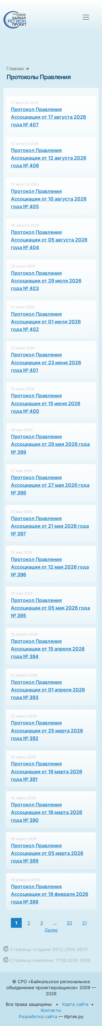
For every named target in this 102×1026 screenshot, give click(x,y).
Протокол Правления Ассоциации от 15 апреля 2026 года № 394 (48, 648)
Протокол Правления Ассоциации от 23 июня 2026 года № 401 (46, 362)
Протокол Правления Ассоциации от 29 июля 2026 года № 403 (46, 280)
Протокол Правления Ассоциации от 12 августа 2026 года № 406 (48, 157)
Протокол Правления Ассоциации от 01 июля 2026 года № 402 (46, 321)
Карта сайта (75, 1004)
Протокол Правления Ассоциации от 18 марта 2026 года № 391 (46, 771)
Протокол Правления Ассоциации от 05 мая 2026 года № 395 (50, 607)
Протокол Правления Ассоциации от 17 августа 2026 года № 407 (48, 116)
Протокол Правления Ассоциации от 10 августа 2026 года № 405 (48, 198)
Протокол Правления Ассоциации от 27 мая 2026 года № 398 (50, 485)
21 (84, 923)
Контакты (51, 1010)
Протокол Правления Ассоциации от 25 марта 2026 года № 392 (47, 730)
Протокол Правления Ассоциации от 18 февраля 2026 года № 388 (49, 894)
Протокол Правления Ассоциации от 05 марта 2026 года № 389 (47, 853)
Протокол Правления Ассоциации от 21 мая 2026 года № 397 (50, 525)
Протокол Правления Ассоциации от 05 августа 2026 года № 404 (49, 239)
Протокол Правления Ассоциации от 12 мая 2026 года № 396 (50, 566)
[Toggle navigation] (86, 17)
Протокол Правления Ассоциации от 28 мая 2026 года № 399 (50, 444)
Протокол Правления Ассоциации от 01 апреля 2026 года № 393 (48, 689)
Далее (51, 930)
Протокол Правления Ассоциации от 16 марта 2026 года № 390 (46, 812)
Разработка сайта (38, 1016)
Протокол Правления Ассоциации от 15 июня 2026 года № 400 (45, 403)
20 (69, 923)
